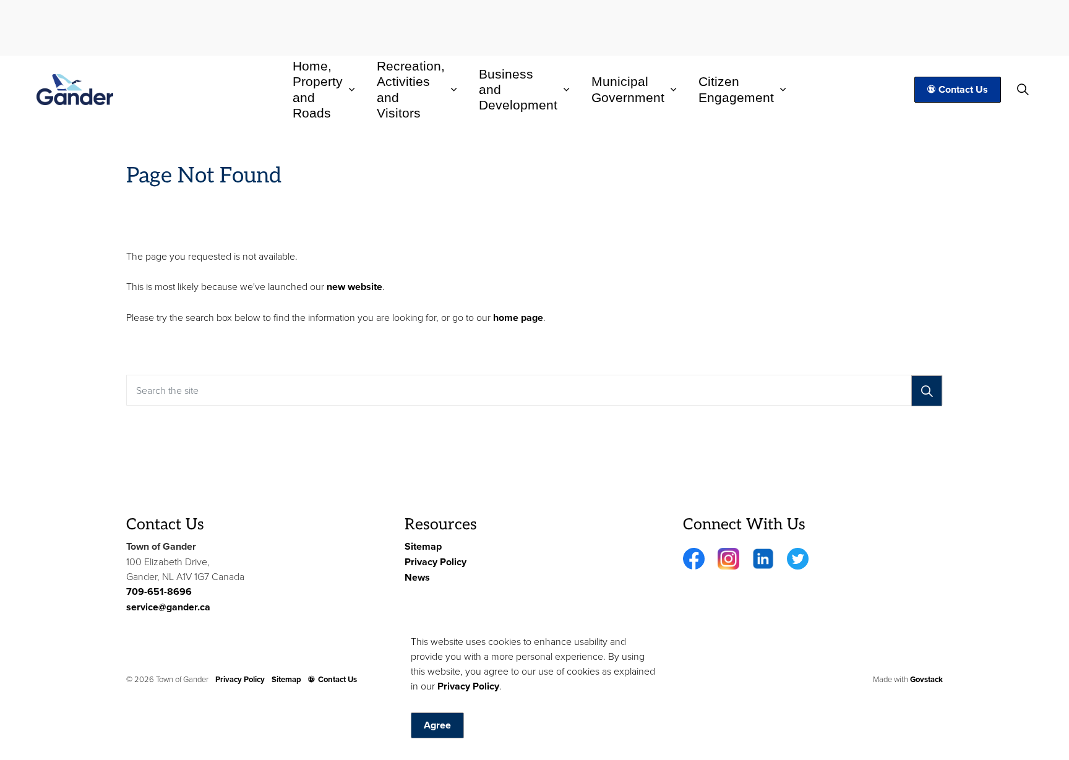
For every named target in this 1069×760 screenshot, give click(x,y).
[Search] (926, 390)
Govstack (926, 679)
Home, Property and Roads (318, 90)
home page (518, 317)
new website (354, 287)
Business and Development (518, 89)
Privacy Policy (468, 686)
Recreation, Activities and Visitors (411, 90)
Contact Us (963, 89)
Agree (437, 725)
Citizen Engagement (736, 90)
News (417, 577)
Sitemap (423, 546)
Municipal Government (627, 90)
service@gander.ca (168, 607)
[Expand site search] (1023, 89)
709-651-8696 (159, 591)
